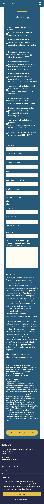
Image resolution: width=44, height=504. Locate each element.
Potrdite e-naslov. (13, 226)
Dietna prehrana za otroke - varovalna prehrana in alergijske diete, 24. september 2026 (21, 54)
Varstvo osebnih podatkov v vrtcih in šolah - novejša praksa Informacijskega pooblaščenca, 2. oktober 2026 (21, 90)
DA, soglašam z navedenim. (19, 354)
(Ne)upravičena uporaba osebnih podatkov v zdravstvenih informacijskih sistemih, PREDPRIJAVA (21, 112)
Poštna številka (13, 163)
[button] (40, 3)
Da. (9, 201)
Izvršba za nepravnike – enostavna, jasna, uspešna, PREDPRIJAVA (22, 133)
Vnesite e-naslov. (13, 216)
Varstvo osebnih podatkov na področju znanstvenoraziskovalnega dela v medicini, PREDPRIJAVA (21, 124)
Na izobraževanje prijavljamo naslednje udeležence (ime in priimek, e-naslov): (19, 243)
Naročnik (10, 145)
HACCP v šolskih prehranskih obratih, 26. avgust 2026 (20, 34)
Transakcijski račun (15, 180)
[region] (22, 489)
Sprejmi (22, 494)
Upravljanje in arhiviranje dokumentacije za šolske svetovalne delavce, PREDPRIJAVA (21, 101)
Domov (4, 470)
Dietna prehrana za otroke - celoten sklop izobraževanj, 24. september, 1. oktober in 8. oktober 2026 (22, 44)
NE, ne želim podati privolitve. (20, 357)
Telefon (10, 232)
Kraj (8, 171)
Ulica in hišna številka (17, 154)
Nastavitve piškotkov (22, 499)
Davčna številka (13, 189)
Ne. (9, 204)
